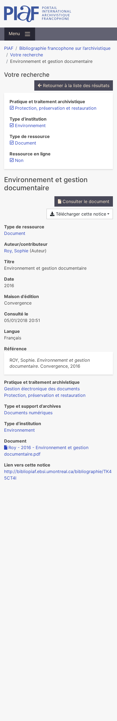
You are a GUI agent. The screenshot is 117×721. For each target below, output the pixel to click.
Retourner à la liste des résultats (75, 85)
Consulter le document (85, 201)
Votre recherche (26, 54)
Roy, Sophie (16, 250)
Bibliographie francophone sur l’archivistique (64, 48)
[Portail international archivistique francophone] (58, 13)
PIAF (8, 48)
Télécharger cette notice (80, 214)
